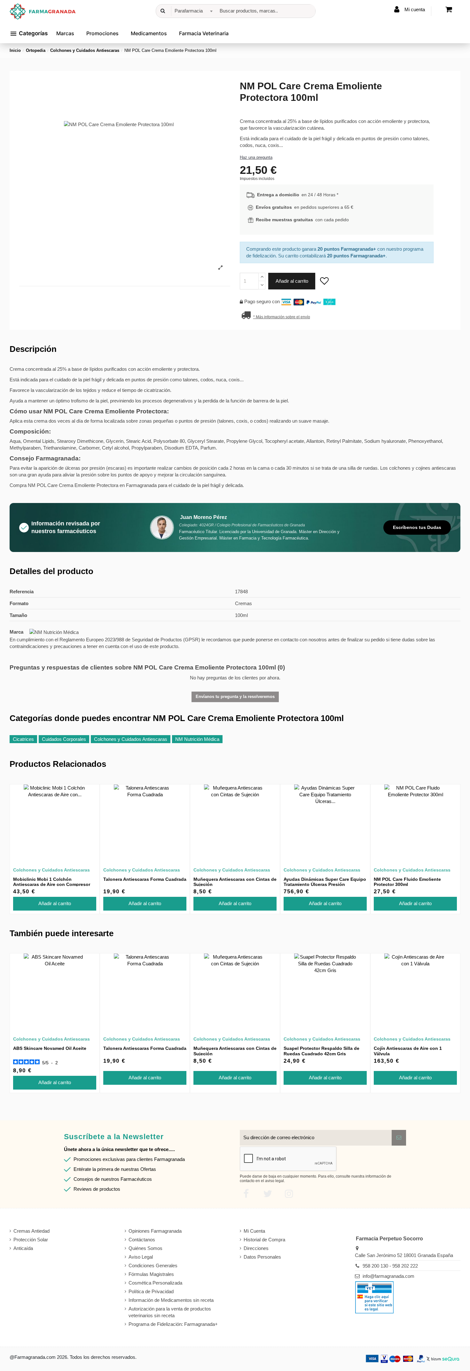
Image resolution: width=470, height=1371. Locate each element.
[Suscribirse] (399, 1138)
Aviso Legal (141, 1257)
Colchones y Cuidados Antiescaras (130, 739)
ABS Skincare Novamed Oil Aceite (49, 1048)
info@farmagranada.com (388, 1276)
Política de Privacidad (151, 1291)
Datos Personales (262, 1257)
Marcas (65, 33)
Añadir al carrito (292, 281)
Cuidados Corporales (64, 739)
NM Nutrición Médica (197, 739)
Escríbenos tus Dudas (417, 527)
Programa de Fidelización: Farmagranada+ (173, 1324)
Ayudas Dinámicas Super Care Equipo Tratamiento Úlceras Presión (325, 882)
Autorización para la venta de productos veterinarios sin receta (170, 1312)
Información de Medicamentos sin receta (171, 1300)
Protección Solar (30, 1239)
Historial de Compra (264, 1239)
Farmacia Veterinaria (204, 33)
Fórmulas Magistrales (151, 1274)
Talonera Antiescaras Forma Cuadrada (144, 879)
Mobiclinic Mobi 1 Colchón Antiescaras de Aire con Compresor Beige (51, 885)
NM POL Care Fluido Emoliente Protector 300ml (407, 882)
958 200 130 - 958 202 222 (390, 1266)
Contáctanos (142, 1239)
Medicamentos (149, 33)
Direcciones (256, 1248)
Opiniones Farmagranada (155, 1231)
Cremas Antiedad (31, 1231)
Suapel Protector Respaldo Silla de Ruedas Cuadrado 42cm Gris (321, 1051)
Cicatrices (23, 739)
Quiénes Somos (145, 1248)
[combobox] (192, 11)
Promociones (102, 33)
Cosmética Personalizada (155, 1283)
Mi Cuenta (254, 1231)
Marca (16, 632)
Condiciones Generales (153, 1265)
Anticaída (23, 1248)
